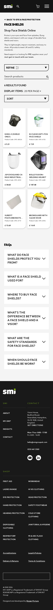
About (6, 413)
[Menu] (47, 6)
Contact (8, 437)
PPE (30, 54)
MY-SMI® (7, 421)
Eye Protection (11, 497)
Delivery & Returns (11, 561)
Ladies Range (10, 489)
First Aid (7, 481)
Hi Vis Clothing (36, 489)
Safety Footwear (37, 505)
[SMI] (8, 6)
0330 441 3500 (33, 449)
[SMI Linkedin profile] (38, 457)
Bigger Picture (33, 601)
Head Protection (37, 497)
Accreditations (9, 553)
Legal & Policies (34, 553)
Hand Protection (12, 505)
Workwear (34, 481)
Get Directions (35, 425)
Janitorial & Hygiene (39, 524)
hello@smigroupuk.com (37, 442)
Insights (7, 429)
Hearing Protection (14, 513)
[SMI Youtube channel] (30, 457)
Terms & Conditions (36, 561)
